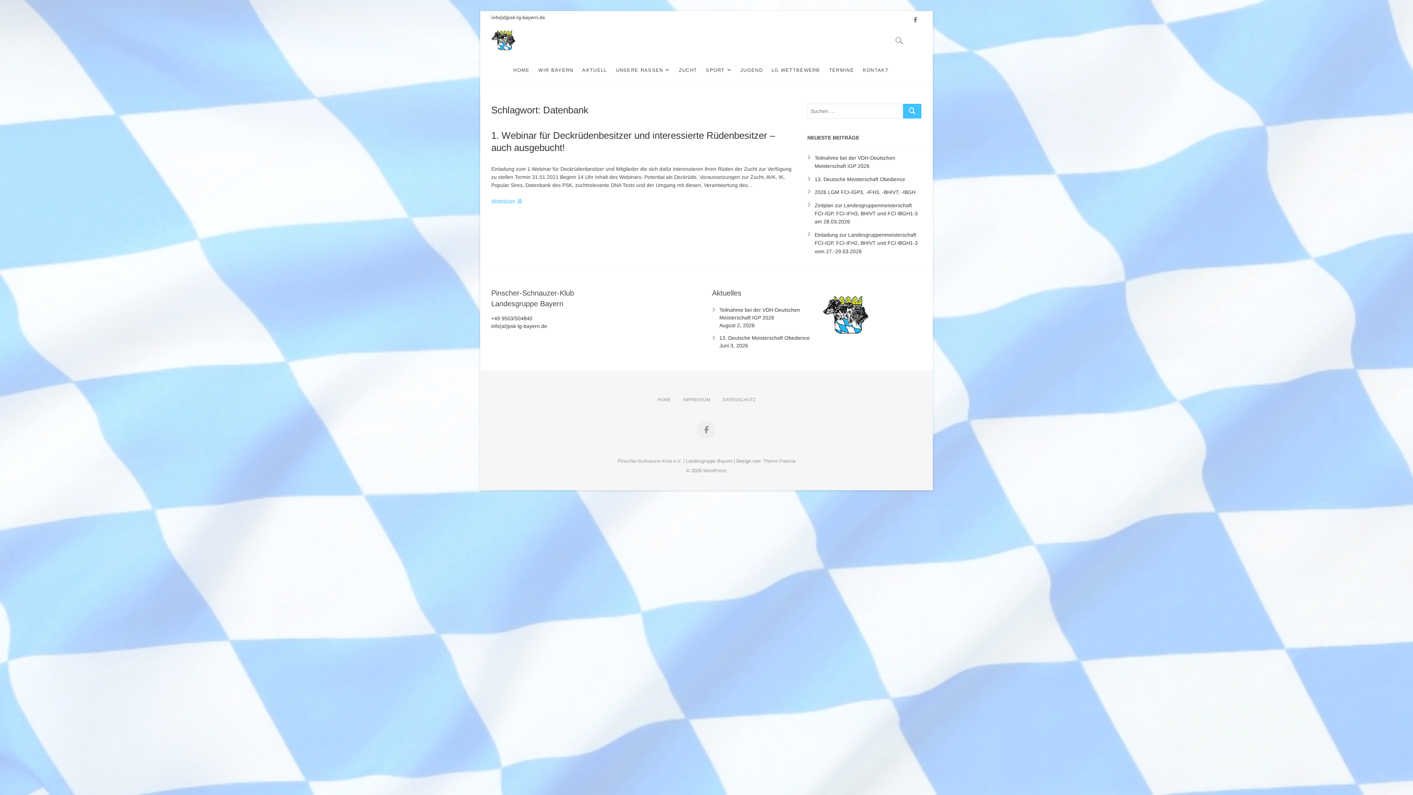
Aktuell (594, 70)
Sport (715, 70)
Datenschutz (739, 399)
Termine (841, 70)
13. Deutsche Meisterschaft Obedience (860, 179)
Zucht (688, 70)
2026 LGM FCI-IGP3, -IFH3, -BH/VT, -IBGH (865, 192)
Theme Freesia (779, 461)
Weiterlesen (503, 201)
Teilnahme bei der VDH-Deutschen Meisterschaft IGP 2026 (759, 314)
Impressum (696, 399)
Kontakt (876, 70)
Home (521, 70)
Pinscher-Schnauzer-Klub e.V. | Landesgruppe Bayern (675, 461)
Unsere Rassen (639, 70)
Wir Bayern (555, 70)
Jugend (751, 70)
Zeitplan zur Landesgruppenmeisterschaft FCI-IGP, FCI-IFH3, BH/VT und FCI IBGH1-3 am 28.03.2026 (866, 213)
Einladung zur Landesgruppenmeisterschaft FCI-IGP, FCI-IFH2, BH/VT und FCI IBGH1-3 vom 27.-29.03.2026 (866, 243)
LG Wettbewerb (796, 70)
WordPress (715, 470)
